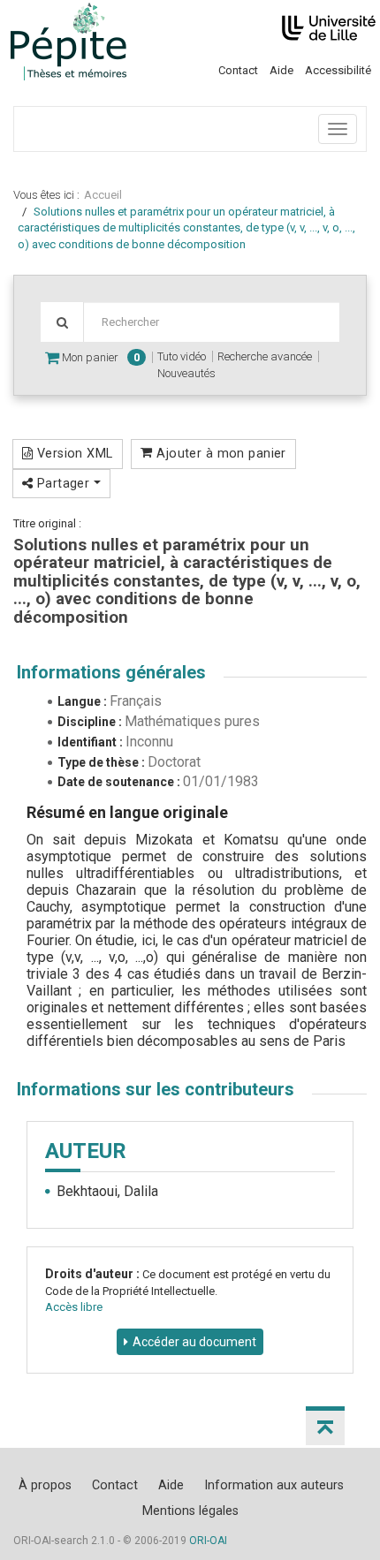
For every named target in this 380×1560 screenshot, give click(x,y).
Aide (281, 70)
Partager (63, 483)
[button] (325, 1425)
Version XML (72, 453)
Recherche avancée (264, 356)
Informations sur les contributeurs (155, 1089)
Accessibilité (338, 70)
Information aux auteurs (274, 1485)
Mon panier (99, 357)
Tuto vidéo (181, 356)
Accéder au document (194, 1342)
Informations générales (111, 672)
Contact (238, 70)
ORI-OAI (208, 1540)
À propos (45, 1485)
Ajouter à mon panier (219, 453)
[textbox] (211, 322)
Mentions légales (190, 1510)
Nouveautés (186, 373)
